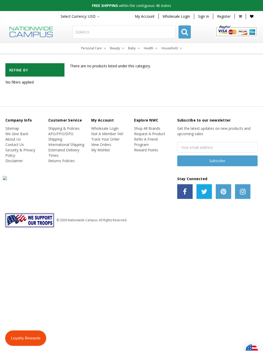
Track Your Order (105, 139)
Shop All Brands (147, 128)
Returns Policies (61, 160)
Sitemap (12, 128)
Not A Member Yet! (107, 133)
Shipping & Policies (64, 128)
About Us (13, 139)
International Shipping (66, 144)
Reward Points (146, 149)
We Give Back (16, 133)
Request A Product (149, 133)
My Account (145, 16)
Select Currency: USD (79, 16)
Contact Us (14, 144)
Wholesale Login (176, 16)
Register (224, 16)
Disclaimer (14, 160)
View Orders (101, 144)
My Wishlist (100, 149)
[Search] (185, 32)
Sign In (203, 16)
